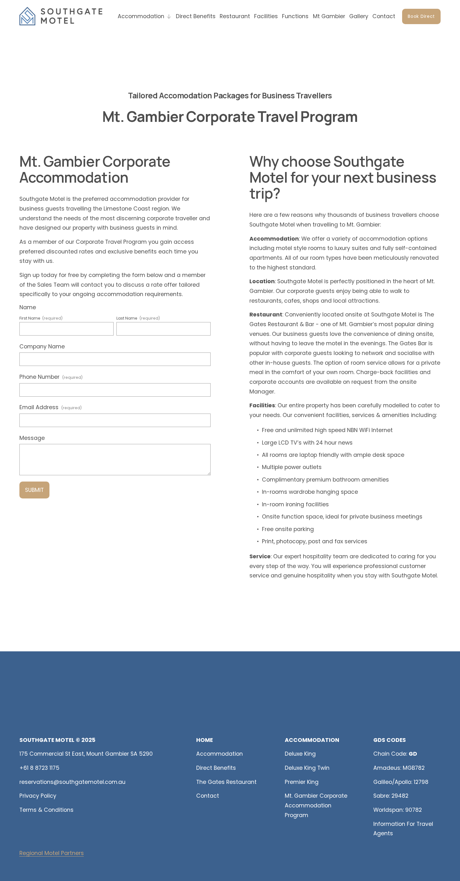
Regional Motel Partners (51, 853)
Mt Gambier (329, 16)
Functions (295, 16)
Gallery (358, 16)
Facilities (266, 16)
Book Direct (421, 16)
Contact (383, 16)
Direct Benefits (196, 16)
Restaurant (235, 16)
